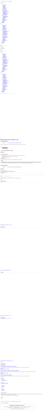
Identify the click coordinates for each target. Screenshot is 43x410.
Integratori (3, 41)
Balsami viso (4, 5)
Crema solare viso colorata (5, 16)
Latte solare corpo (4, 18)
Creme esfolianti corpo (5, 10)
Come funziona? (3, 385)
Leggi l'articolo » (2, 368)
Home (1, 93)
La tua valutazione (2, 172)
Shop (2, 389)
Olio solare (4, 39)
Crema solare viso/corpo (5, 86)
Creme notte (4, 27)
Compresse (4, 21)
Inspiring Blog (3, 22)
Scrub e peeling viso (5, 8)
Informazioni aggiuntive (6, 150)
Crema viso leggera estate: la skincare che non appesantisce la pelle (8, 366)
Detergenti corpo (4, 13)
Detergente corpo (4, 17)
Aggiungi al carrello (3, 317)
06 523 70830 (8, 395)
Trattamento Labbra (3, 19)
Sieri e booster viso (4, 29)
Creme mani (4, 11)
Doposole (4, 38)
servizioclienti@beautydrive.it (15, 395)
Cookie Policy (19, 401)
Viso (2, 4)
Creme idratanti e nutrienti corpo (6, 31)
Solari (2, 15)
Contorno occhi (4, 75)
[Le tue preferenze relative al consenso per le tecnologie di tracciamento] (42, 307)
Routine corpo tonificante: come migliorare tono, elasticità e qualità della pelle (10, 370)
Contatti (2, 390)
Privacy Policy (16, 401)
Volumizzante (4, 20)
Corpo (2, 9)
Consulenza (3, 42)
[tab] (2, 150)
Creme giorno (4, 6)
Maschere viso (4, 28)
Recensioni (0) (11, 150)
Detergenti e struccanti (5, 7)
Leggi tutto (2, 272)
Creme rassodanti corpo (5, 32)
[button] (21, 23)
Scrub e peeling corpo (5, 14)
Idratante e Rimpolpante (5, 40)
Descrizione (2, 150)
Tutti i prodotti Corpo (5, 30)
